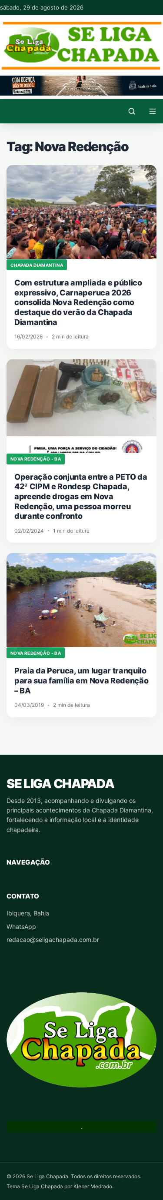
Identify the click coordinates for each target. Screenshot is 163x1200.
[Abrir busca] (131, 111)
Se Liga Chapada (60, 783)
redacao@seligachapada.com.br (53, 939)
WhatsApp (21, 926)
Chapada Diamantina (36, 265)
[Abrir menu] (152, 111)
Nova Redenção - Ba (35, 458)
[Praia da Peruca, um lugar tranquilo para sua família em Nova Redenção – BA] (81, 600)
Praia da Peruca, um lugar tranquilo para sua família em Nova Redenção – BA (81, 680)
